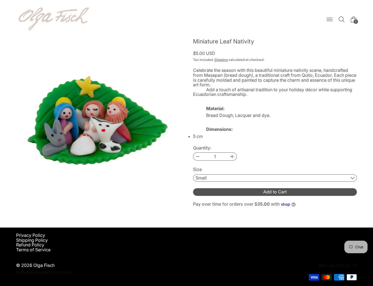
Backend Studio (56, 272)
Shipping (221, 60)
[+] (232, 156)
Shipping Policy (32, 240)
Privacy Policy (30, 235)
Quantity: (202, 148)
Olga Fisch (44, 265)
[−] (197, 156)
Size (197, 169)
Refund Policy (30, 244)
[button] (341, 19)
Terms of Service (33, 249)
